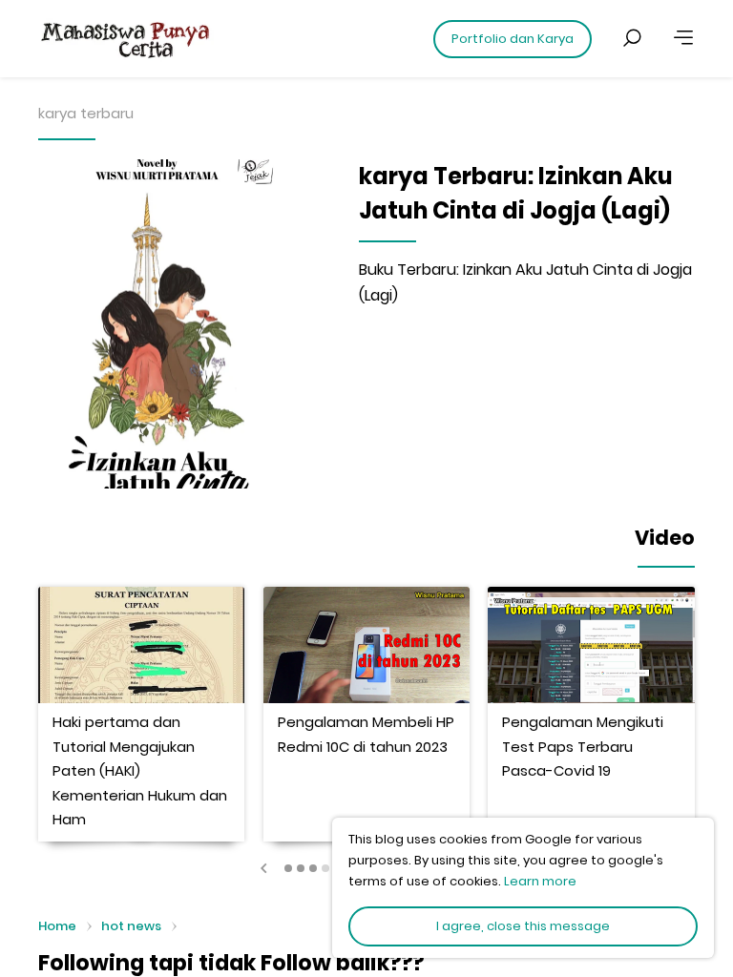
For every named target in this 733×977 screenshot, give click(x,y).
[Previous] (264, 868)
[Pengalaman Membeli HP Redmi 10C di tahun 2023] (366, 645)
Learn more (540, 881)
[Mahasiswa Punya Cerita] (181, 38)
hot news (131, 926)
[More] (683, 38)
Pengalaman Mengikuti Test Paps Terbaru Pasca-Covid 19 (582, 746)
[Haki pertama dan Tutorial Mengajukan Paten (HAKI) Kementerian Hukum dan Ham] (141, 645)
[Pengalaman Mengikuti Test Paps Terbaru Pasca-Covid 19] (591, 645)
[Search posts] (631, 38)
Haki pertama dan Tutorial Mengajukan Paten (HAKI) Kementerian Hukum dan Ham (139, 770)
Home (57, 927)
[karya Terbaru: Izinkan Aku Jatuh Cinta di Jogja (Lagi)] (165, 324)
